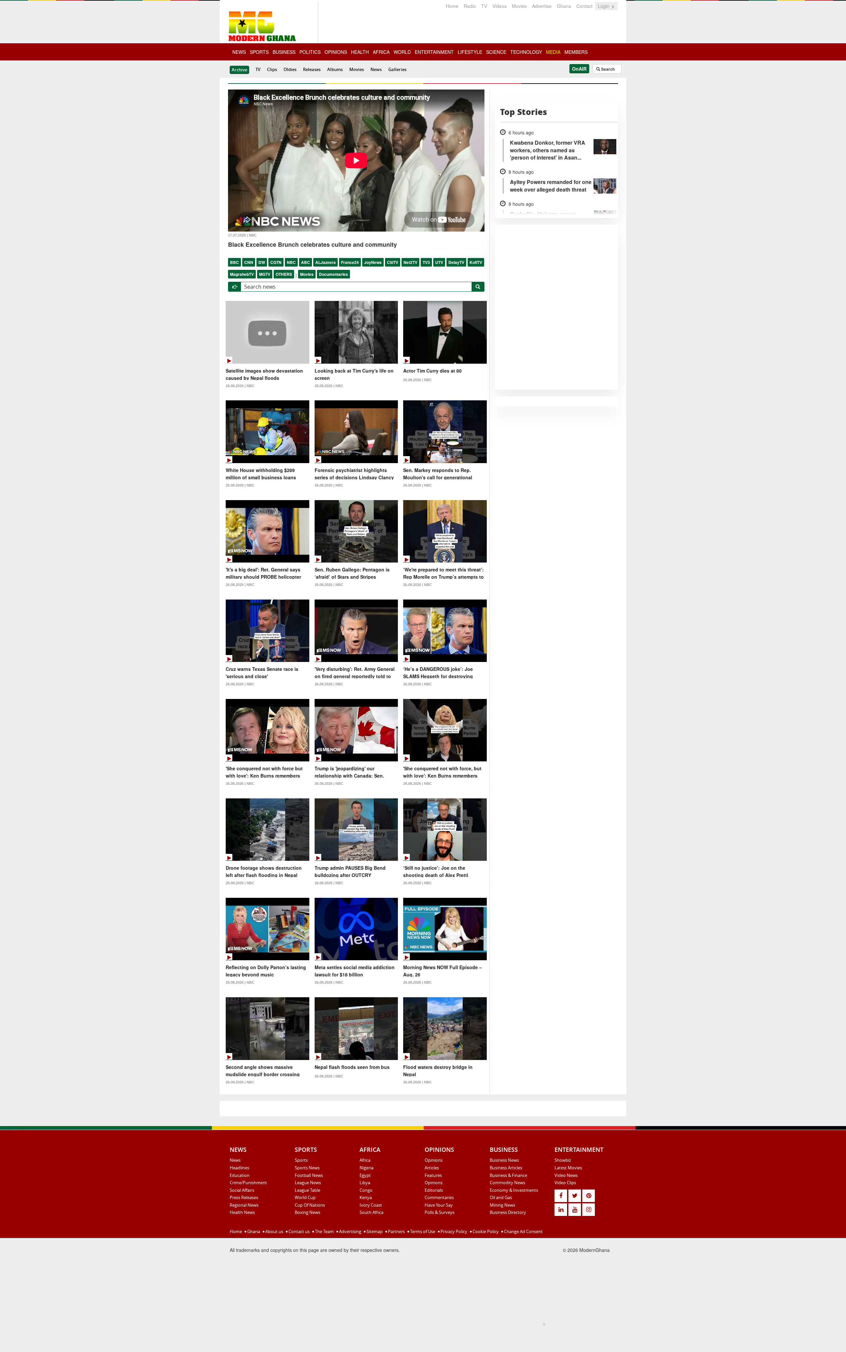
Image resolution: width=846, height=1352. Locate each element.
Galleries (397, 69)
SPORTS (259, 52)
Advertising (349, 1231)
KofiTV (476, 262)
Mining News (502, 1205)
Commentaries (439, 1197)
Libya (365, 1183)
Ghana (564, 6)
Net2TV (410, 262)
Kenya (366, 1197)
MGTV (264, 274)
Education (240, 1175)
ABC (305, 262)
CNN (248, 262)
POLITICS (310, 52)
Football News (309, 1175)
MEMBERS (576, 52)
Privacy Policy (453, 1231)
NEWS (239, 52)
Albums (335, 69)
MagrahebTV (242, 274)
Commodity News (507, 1183)
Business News (504, 1160)
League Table (307, 1190)
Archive (239, 70)
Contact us (299, 1231)
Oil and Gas (501, 1197)
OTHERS (284, 274)
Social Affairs (242, 1190)
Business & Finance (508, 1175)
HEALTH (360, 52)
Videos (499, 6)
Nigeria (366, 1168)
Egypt (365, 1175)
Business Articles (506, 1168)
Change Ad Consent (523, 1231)
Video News (566, 1175)
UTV (439, 262)
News (376, 69)
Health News (242, 1212)
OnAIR (579, 68)
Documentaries (333, 274)
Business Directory (508, 1212)
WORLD (402, 52)
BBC (234, 262)
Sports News (307, 1168)
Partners (396, 1231)
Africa (365, 1160)
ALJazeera (325, 262)
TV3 (426, 262)
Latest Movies (568, 1168)
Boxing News (307, 1212)
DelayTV (456, 262)
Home (452, 6)
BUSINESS (284, 52)
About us (273, 1231)
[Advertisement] (420, 1336)
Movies (519, 6)
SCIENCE (496, 52)
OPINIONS (336, 52)
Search (607, 69)
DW (261, 262)
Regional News (244, 1205)
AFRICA (381, 52)
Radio (470, 6)
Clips (272, 69)
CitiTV (392, 262)
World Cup (305, 1197)
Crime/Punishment (248, 1183)
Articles (432, 1168)
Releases (312, 69)
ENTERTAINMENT (434, 52)
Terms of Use (422, 1231)
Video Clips (565, 1183)
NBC (291, 262)
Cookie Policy (485, 1231)
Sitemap (374, 1231)
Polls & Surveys (439, 1212)
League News (308, 1183)
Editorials (434, 1190)
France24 (350, 262)
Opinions (433, 1160)
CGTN (276, 262)
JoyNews (373, 262)
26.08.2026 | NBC (240, 386)
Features (433, 1175)
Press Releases (244, 1197)
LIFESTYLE (470, 52)
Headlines (239, 1168)
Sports (301, 1160)
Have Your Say (439, 1205)
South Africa (371, 1212)
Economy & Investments (514, 1190)
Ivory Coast (371, 1205)
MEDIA (553, 52)
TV (484, 6)
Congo (366, 1190)
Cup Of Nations (310, 1205)
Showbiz (563, 1160)
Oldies (290, 69)
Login (604, 6)
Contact (584, 6)
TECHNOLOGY (526, 52)
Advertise (542, 6)
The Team (324, 1231)
